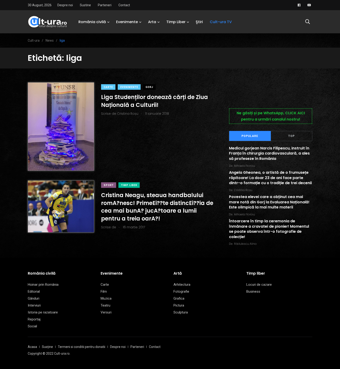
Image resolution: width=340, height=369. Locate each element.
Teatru (105, 305)
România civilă (92, 22)
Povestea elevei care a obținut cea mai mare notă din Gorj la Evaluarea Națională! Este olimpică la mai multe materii (269, 202)
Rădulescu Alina (245, 244)
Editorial (34, 291)
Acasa (32, 347)
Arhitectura (181, 284)
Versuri (106, 312)
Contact (124, 5)
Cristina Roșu (243, 190)
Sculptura (180, 312)
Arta (152, 22)
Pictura (178, 305)
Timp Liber (175, 22)
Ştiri (199, 22)
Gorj (149, 87)
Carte (108, 87)
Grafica (178, 298)
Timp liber (129, 185)
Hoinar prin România (43, 284)
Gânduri (33, 298)
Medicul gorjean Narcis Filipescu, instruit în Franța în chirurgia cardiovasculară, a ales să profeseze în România (269, 153)
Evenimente (127, 22)
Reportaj (34, 319)
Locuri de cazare (259, 284)
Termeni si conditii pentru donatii (81, 347)
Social (32, 326)
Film (104, 291)
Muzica (106, 298)
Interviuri (34, 305)
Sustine (85, 5)
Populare (249, 136)
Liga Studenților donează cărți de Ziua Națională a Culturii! (154, 101)
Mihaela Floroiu (244, 166)
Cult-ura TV (221, 22)
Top (291, 136)
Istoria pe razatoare (43, 312)
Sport (109, 185)
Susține (47, 347)
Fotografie (181, 291)
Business (253, 291)
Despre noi (65, 5)
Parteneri (104, 5)
